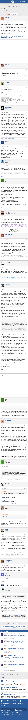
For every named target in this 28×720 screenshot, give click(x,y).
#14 (26, 466)
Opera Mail (3, 501)
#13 (26, 425)
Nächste (14, 14)
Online (9, 636)
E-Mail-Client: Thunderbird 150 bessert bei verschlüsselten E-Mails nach (14, 642)
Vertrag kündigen (4, 715)
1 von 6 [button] (9, 14)
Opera (2, 497)
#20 (26, 593)
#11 (26, 289)
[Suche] (27, 1)
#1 (26, 22)
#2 (26, 69)
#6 (26, 165)
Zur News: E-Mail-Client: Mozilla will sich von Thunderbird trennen (13, 11)
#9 (26, 239)
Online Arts (14, 503)
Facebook (23, 701)
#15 (26, 488)
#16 (26, 512)
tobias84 (3, 10)
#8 (26, 217)
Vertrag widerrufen (19, 714)
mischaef (5, 636)
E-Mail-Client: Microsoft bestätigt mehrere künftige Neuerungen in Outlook (15, 649)
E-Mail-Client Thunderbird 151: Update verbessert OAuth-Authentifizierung (15, 634)
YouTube (8, 706)
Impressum (3, 714)
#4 (26, 112)
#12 (26, 404)
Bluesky (17, 701)
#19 (26, 578)
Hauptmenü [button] (2, 2)
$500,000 (18, 615)
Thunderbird (9, 26)
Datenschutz (17, 715)
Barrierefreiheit (11, 715)
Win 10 (2, 176)
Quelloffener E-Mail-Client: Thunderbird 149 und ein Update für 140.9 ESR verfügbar (15, 657)
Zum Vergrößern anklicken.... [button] (14, 331)
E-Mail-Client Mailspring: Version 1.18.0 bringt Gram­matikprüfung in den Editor (14, 666)
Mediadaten (12, 714)
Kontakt (7, 714)
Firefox (14, 30)
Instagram (14, 703)
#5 (26, 146)
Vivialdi (2, 584)
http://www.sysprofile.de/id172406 (7, 138)
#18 (26, 565)
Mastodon (21, 703)
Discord (10, 701)
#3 (26, 87)
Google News (5, 703)
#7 (26, 185)
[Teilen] (25, 22)
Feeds (3, 701)
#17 (26, 534)
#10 (26, 267)
